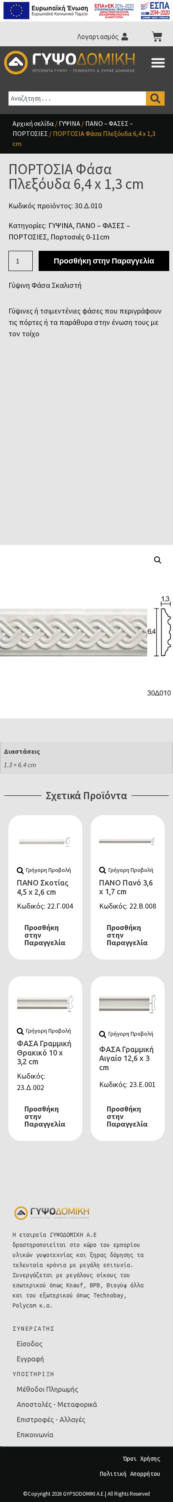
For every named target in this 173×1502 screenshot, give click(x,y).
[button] (158, 62)
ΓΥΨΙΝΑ (69, 123)
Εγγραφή (30, 1359)
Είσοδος (29, 1344)
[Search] (155, 98)
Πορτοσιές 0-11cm (80, 237)
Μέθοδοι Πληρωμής (47, 1389)
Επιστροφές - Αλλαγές (51, 1419)
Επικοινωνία (35, 1434)
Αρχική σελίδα (33, 123)
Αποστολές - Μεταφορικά (57, 1404)
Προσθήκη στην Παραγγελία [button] (45, 934)
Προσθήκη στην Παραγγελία (104, 260)
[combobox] (77, 98)
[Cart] (157, 37)
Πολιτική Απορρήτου (130, 1473)
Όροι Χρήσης (141, 1458)
